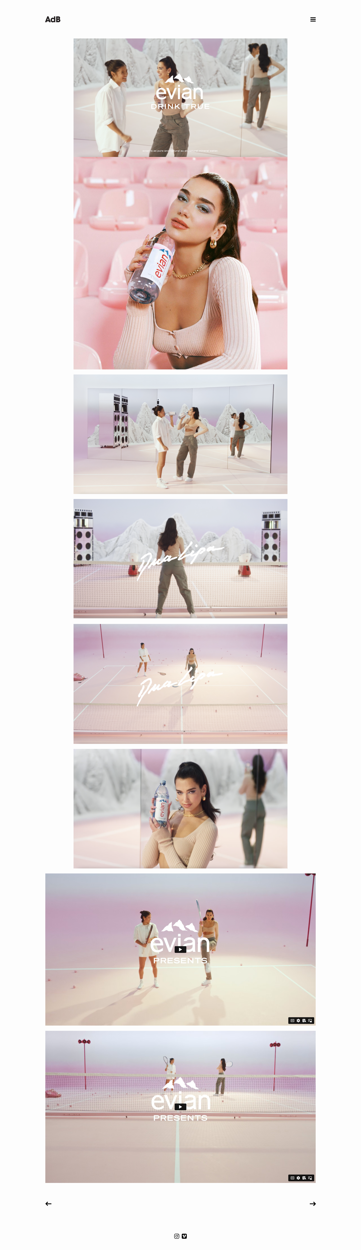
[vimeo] (184, 1237)
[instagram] (177, 1237)
